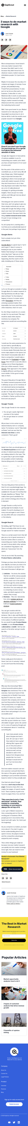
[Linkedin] (18, 1122)
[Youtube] (9, 1122)
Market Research (6, 882)
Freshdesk (15, 359)
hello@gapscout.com (17, 1058)
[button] (25, 5)
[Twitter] (14, 1122)
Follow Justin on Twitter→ (13, 903)
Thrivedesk (9, 301)
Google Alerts (6, 245)
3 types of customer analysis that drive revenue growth (14, 1006)
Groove (3, 369)
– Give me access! (12, 869)
